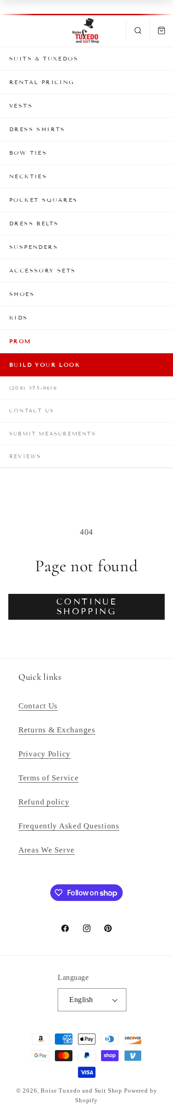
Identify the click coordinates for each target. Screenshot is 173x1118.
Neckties (28, 176)
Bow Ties (28, 152)
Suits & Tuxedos (43, 58)
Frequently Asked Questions (68, 826)
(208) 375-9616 (33, 388)
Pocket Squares (43, 199)
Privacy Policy (44, 753)
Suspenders (33, 246)
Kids (18, 317)
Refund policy (43, 802)
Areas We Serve (46, 850)
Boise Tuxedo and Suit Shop (81, 1090)
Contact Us (31, 410)
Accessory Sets (42, 270)
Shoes (22, 293)
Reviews (25, 456)
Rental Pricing (42, 82)
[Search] (137, 30)
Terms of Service (48, 778)
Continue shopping (86, 606)
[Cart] (161, 30)
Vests (21, 105)
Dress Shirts (37, 129)
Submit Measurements (52, 433)
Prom (20, 341)
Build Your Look (44, 364)
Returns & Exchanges (56, 729)
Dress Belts (34, 223)
